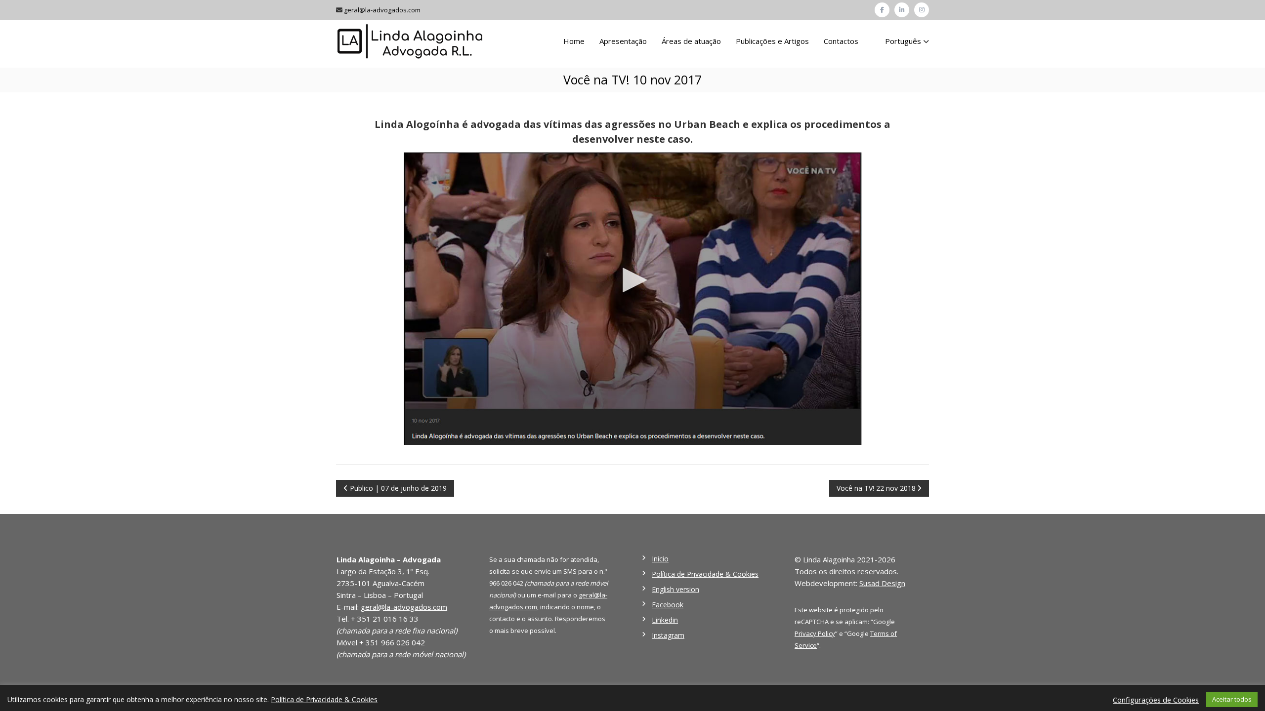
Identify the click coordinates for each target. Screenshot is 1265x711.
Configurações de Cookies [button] (1156, 699)
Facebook (667, 604)
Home (574, 41)
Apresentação (623, 41)
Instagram (668, 635)
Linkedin (665, 620)
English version (675, 589)
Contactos (841, 41)
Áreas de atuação (691, 41)
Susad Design (882, 583)
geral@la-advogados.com (382, 9)
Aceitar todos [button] (1232, 699)
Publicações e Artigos (772, 41)
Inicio (660, 558)
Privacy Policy (815, 633)
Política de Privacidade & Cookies (705, 574)
